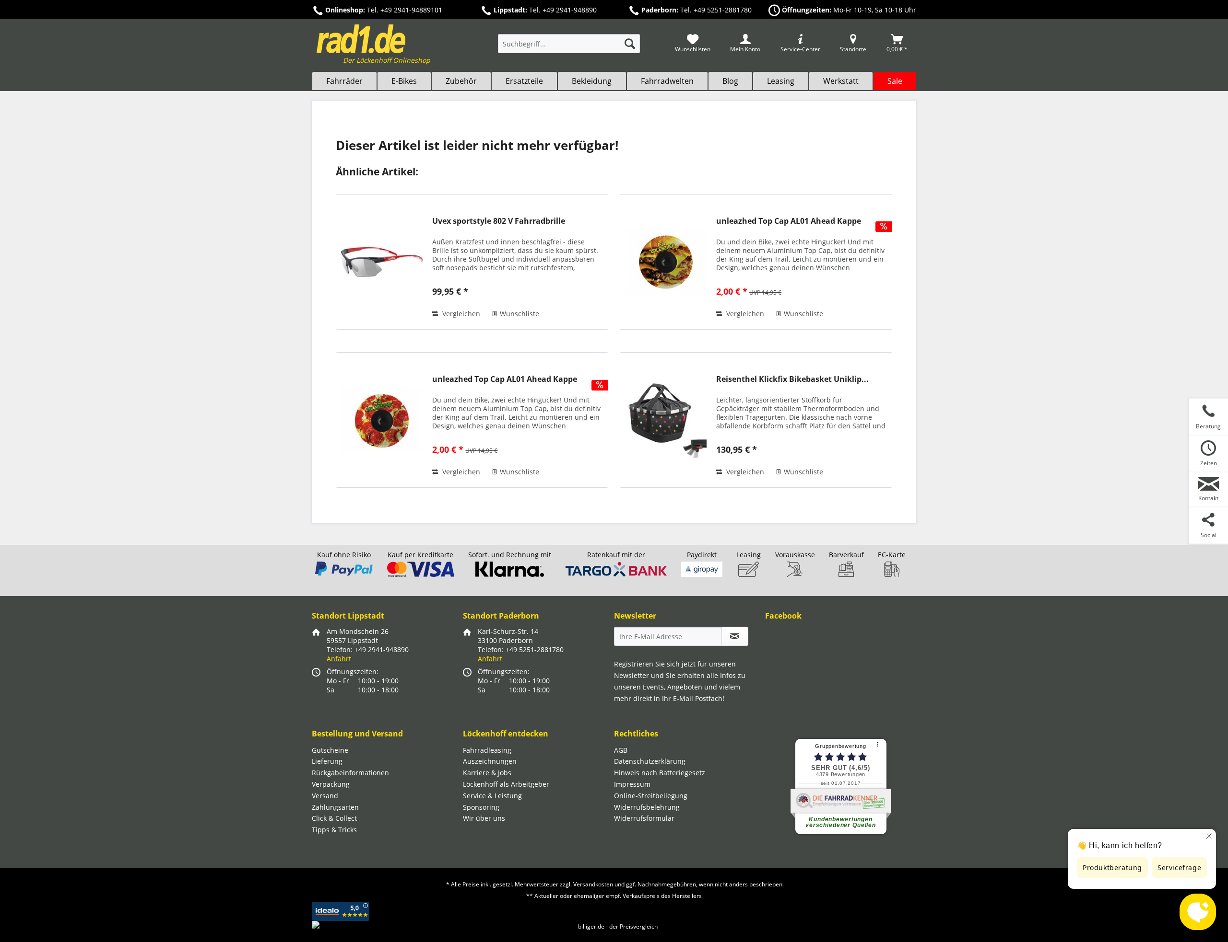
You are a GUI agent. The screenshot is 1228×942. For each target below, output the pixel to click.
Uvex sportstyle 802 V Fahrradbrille (498, 221)
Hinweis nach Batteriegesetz (659, 772)
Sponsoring (481, 807)
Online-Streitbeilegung (650, 795)
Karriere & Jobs (487, 772)
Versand (325, 795)
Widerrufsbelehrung (647, 807)
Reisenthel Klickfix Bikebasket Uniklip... (792, 379)
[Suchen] (630, 43)
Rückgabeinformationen (350, 772)
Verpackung (331, 784)
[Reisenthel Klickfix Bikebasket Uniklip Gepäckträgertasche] (666, 420)
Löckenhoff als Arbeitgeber (506, 784)
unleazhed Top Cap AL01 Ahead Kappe (788, 221)
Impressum (632, 784)
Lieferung (327, 761)
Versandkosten (593, 884)
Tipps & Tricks (334, 829)
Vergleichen (460, 313)
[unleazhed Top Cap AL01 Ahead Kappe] (666, 262)
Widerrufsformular (644, 818)
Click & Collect (334, 818)
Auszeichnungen (490, 761)
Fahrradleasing (487, 750)
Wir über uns (484, 818)
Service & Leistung (492, 795)
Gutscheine (330, 750)
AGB (620, 750)
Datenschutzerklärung (649, 761)
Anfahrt (339, 658)
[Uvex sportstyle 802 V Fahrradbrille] (382, 262)
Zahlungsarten (335, 807)
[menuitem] (569, 48)
